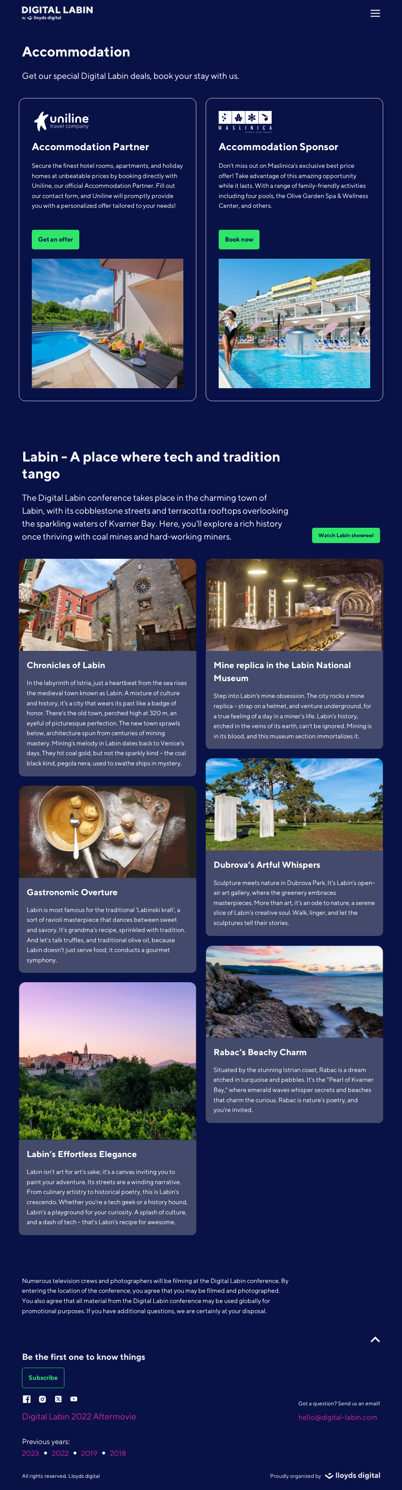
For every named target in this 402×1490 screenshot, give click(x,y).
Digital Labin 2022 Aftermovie (79, 1416)
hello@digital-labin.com (337, 1417)
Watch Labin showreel (346, 535)
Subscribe (43, 1377)
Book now (239, 239)
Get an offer (55, 239)
